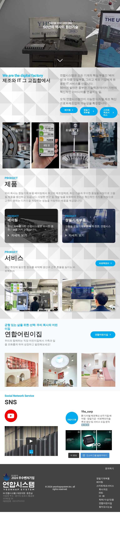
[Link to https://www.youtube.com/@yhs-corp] (11, 416)
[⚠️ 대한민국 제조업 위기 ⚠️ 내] (73, 437)
